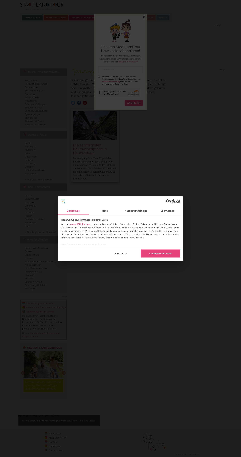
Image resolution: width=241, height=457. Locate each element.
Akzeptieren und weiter (160, 253)
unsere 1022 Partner (79, 224)
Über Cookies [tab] (167, 210)
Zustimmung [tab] (73, 210)
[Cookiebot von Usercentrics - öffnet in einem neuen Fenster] (168, 201)
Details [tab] (104, 210)
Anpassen (118, 253)
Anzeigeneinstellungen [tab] (136, 210)
